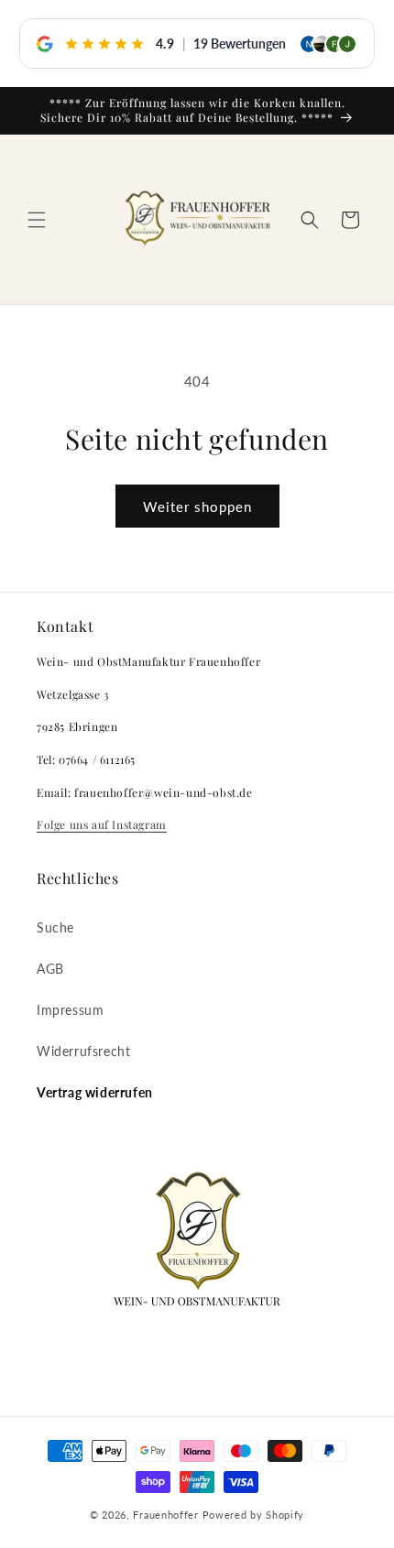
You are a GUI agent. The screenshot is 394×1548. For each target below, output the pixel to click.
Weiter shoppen (197, 506)
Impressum (70, 1010)
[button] (36, 220)
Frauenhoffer (165, 1515)
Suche (55, 927)
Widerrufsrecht (83, 1051)
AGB (50, 968)
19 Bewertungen (239, 43)
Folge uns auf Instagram (102, 824)
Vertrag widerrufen (95, 1092)
